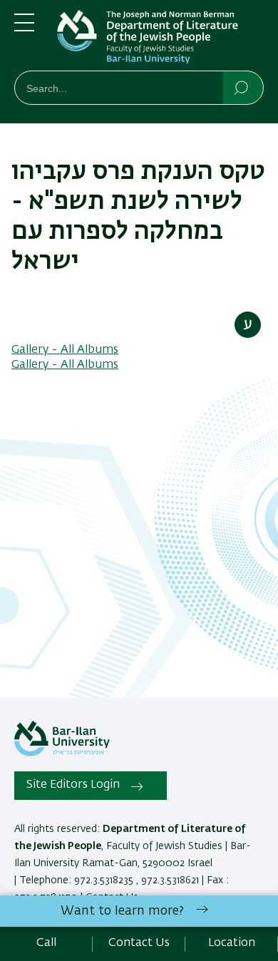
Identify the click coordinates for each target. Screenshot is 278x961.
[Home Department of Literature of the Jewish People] (160, 38)
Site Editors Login (73, 785)
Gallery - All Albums (64, 350)
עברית (248, 325)
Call (46, 943)
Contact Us (139, 943)
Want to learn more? (122, 911)
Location (231, 943)
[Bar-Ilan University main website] (62, 754)
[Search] (242, 87)
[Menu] (24, 28)
